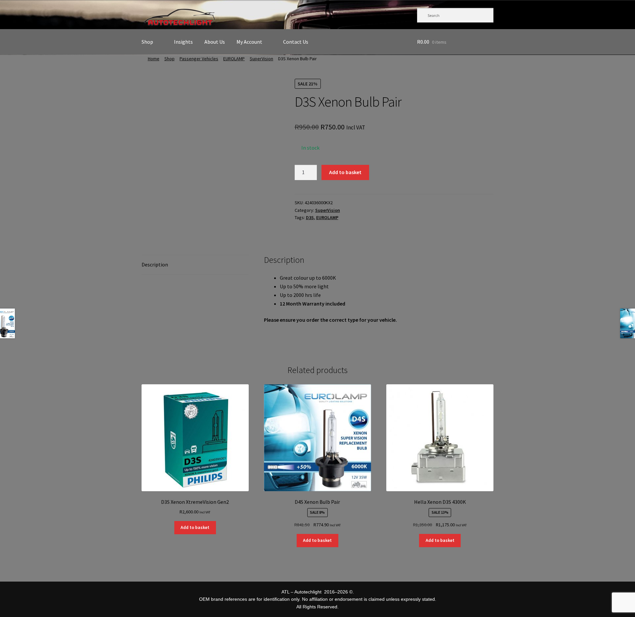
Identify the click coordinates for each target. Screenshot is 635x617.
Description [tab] (155, 264)
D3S (310, 217)
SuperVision (261, 59)
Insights (183, 41)
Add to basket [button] (195, 527)
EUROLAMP (234, 59)
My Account (249, 41)
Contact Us (295, 41)
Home (153, 59)
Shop (147, 41)
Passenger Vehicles (199, 59)
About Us (214, 41)
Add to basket (345, 172)
